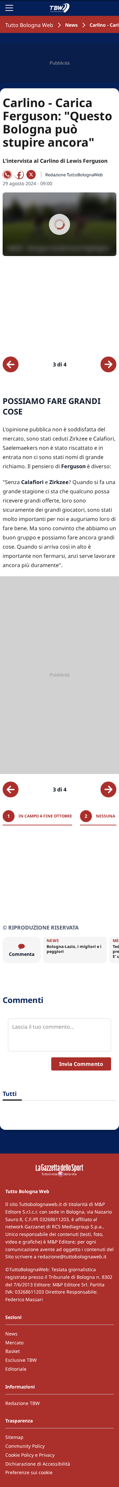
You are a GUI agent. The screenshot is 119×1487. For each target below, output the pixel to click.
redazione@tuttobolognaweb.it (72, 1256)
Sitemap (14, 1437)
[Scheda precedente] (11, 364)
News (71, 25)
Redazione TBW (22, 1403)
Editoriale (15, 1369)
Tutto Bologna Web (29, 25)
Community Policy (25, 1446)
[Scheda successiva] (108, 364)
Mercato (14, 1342)
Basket (12, 1351)
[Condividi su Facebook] (19, 174)
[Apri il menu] (9, 8)
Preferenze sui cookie (29, 1472)
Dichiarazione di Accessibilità (37, 1464)
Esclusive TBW (21, 1360)
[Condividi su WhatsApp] (7, 174)
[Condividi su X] (31, 174)
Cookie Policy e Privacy (30, 1455)
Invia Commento (81, 1064)
